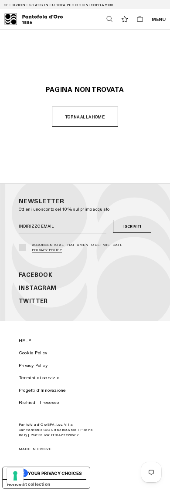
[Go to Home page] (33, 19)
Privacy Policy (47, 249)
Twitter (33, 301)
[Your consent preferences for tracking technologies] (15, 475)
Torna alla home (85, 117)
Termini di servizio (39, 377)
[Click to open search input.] (109, 19)
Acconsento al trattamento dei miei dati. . (77, 247)
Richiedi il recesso (39, 402)
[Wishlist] (125, 19)
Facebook (35, 275)
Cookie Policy (33, 353)
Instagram (38, 288)
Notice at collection (28, 484)
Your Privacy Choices (55, 473)
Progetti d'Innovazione (42, 390)
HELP (25, 340)
